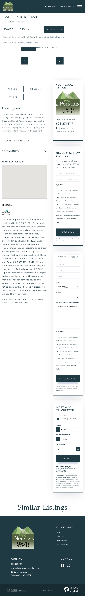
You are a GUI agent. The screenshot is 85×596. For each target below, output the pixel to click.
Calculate (68, 458)
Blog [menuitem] (58, 533)
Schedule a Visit (74, 257)
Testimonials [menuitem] (62, 540)
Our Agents (69, 135)
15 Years (73, 419)
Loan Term (61, 416)
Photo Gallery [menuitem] (62, 544)
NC (19, 299)
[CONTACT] (54, 29)
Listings (12, 299)
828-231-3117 (52, 7)
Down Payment (63, 435)
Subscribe (68, 232)
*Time (58, 293)
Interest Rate (62, 445)
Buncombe (28, 299)
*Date (58, 283)
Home (4, 299)
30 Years (62, 419)
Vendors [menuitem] (60, 537)
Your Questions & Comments (67, 303)
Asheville (39, 299)
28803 (6, 303)
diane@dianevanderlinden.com (25, 568)
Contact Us (60, 135)
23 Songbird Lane (21, 573)
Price (58, 425)
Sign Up (71, 7)
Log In (62, 7)
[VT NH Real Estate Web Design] (71, 590)
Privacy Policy (66, 388)
